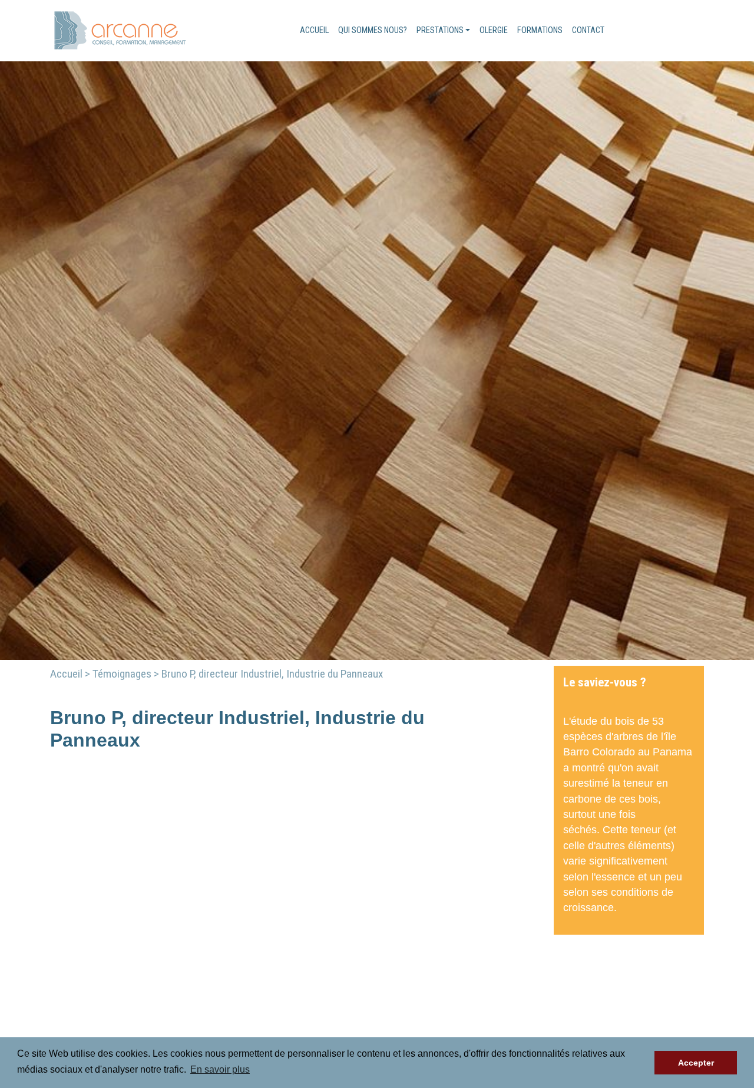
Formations (540, 30)
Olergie (493, 30)
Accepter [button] (696, 1062)
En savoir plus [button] (220, 1069)
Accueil (314, 30)
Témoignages (121, 674)
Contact (588, 30)
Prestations (440, 30)
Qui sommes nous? (372, 30)
